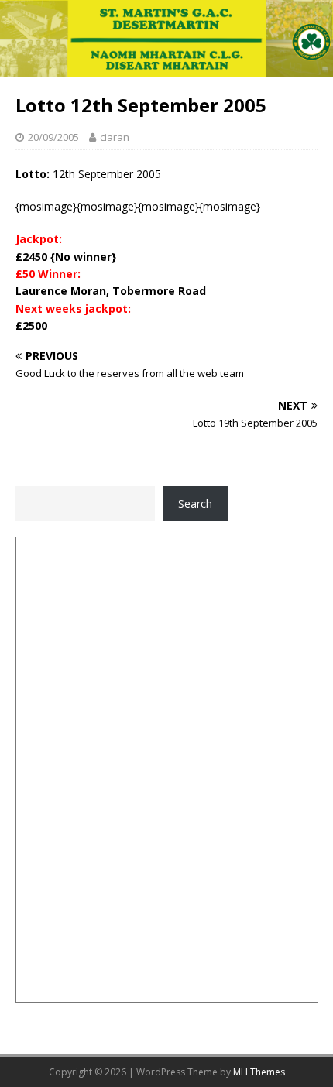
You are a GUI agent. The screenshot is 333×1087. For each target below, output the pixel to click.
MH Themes (259, 1071)
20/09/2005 (53, 137)
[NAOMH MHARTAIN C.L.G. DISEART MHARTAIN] (166, 67)
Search (195, 503)
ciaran (114, 137)
